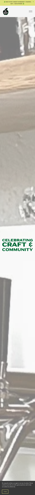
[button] (33, 2)
